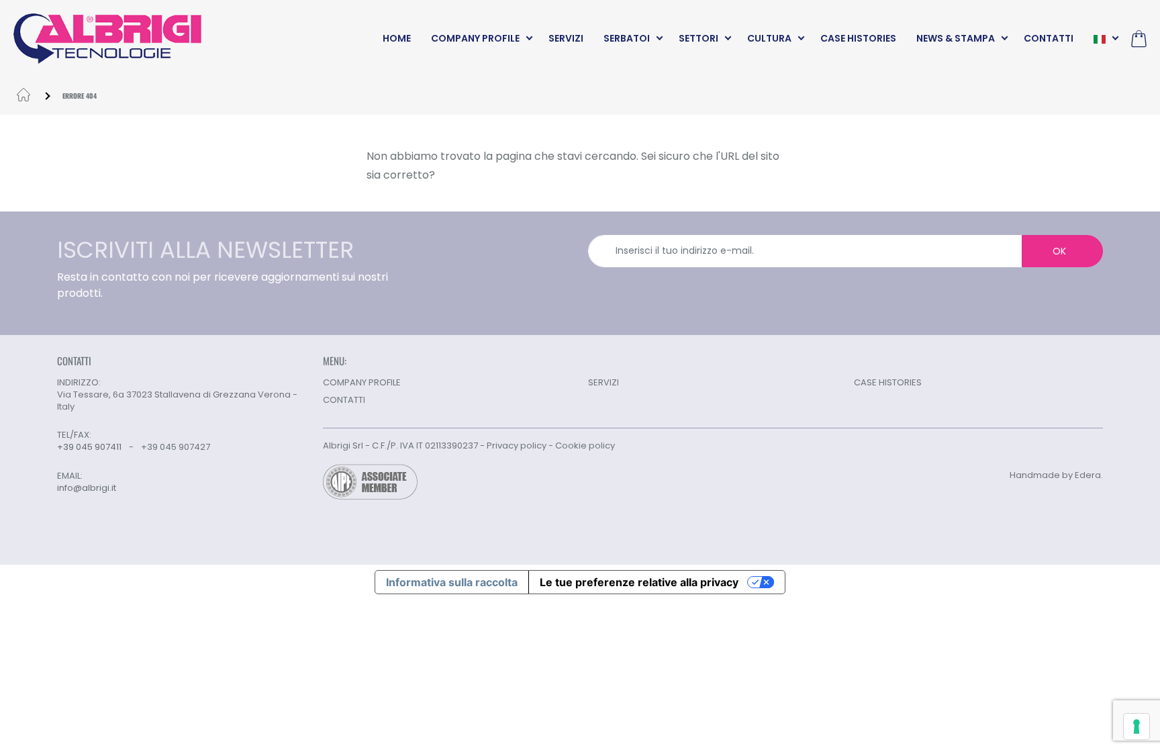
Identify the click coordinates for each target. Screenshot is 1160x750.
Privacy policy (516, 445)
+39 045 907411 (89, 446)
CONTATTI (1048, 38)
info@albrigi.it (86, 488)
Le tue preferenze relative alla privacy (639, 582)
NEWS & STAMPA (955, 38)
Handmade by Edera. (1056, 475)
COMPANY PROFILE (475, 38)
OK (1059, 251)
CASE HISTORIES (858, 38)
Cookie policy (585, 445)
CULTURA (769, 38)
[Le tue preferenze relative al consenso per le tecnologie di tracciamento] (1136, 726)
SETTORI (698, 38)
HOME (397, 38)
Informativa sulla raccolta (452, 582)
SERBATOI (626, 38)
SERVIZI (565, 38)
